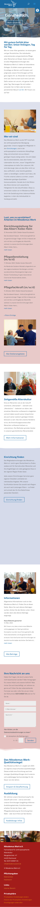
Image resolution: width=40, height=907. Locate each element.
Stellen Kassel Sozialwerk (25, 232)
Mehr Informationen (15, 438)
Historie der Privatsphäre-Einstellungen (18, 900)
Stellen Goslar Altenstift (24, 263)
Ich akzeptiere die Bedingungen (17, 736)
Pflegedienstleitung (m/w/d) (16, 258)
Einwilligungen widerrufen (13, 902)
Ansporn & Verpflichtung (17, 786)
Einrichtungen (12, 148)
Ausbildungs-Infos (14, 820)
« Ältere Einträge (10, 315)
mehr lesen (8, 250)
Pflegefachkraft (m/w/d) (19, 287)
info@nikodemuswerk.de (12, 864)
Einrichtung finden (14, 499)
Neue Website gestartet (13, 621)
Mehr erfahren (13, 22)
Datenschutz (8, 877)
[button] (37, 10)
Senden (30, 740)
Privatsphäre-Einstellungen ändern (16, 897)
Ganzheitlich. (17, 15)
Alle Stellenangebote (15, 354)
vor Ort (21, 90)
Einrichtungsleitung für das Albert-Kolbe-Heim (18, 227)
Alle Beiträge (11, 654)
